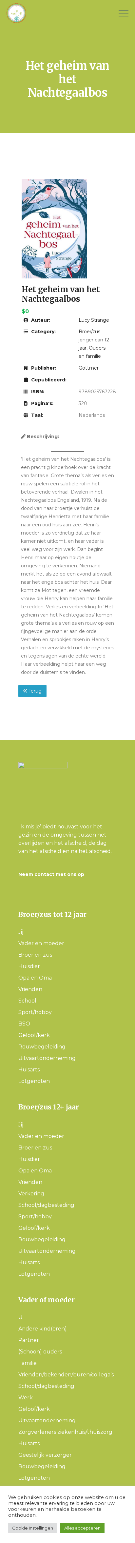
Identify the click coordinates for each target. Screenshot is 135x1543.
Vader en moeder (41, 943)
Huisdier (29, 966)
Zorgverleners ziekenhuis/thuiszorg (65, 1432)
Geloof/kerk (34, 1035)
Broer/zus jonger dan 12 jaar (94, 340)
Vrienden (30, 989)
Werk (25, 1397)
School (27, 1001)
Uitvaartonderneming (47, 1058)
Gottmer (89, 368)
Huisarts (29, 1069)
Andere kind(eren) (42, 1329)
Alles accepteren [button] (82, 1528)
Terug (34, 691)
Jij (20, 932)
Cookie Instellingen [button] (32, 1528)
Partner (28, 1340)
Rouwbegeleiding (42, 1047)
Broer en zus (35, 955)
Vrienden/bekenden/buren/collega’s (66, 1374)
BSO (24, 1024)
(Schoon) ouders (40, 1352)
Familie (27, 1363)
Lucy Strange (94, 320)
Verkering (31, 1193)
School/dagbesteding (46, 1205)
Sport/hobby (35, 1012)
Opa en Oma (35, 978)
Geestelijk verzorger (45, 1455)
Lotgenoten (34, 1081)
